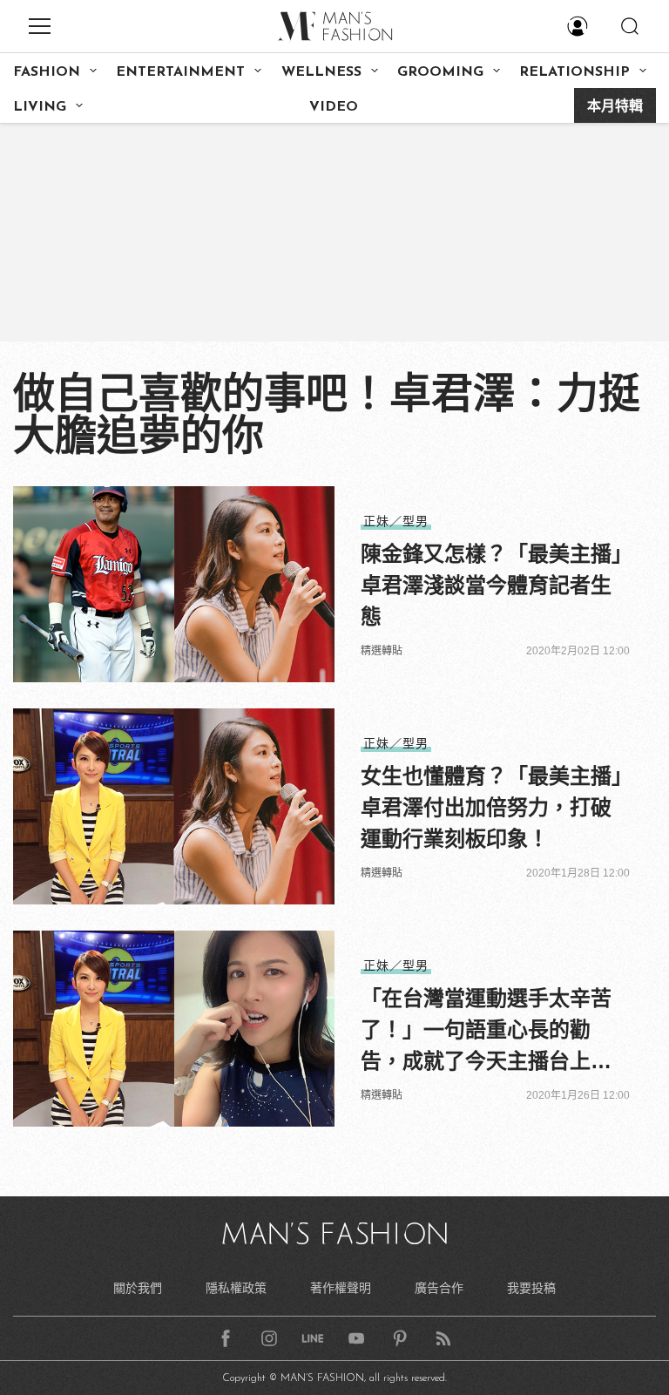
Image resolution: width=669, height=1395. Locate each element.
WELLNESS (321, 72)
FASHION (46, 72)
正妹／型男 (396, 521)
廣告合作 (439, 1288)
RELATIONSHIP (574, 72)
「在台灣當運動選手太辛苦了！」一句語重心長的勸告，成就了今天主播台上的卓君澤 (486, 1031)
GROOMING (440, 72)
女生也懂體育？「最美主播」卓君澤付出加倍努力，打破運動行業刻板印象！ (491, 807)
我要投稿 (531, 1288)
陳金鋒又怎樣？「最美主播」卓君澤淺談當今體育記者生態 (491, 585)
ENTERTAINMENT (180, 72)
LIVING (39, 107)
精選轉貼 (381, 651)
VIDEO (333, 107)
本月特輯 (615, 107)
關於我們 (137, 1288)
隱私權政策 (236, 1288)
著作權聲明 (340, 1288)
